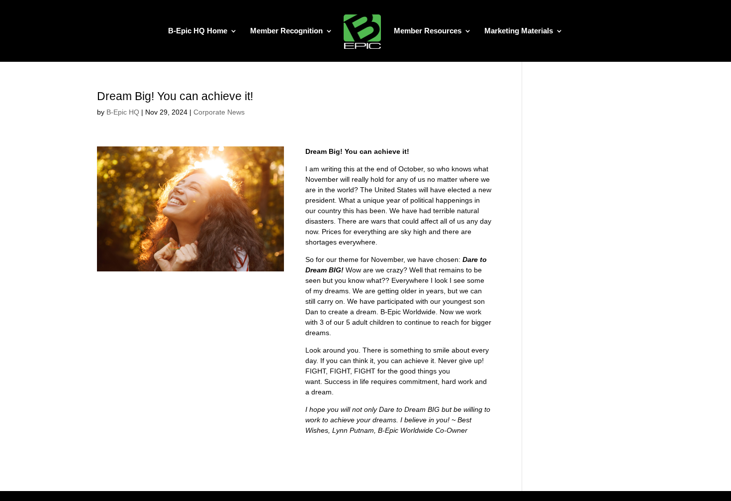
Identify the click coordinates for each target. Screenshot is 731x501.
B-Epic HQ (122, 112)
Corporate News (219, 112)
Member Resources (427, 31)
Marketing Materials (518, 31)
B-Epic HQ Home (197, 31)
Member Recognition (286, 31)
